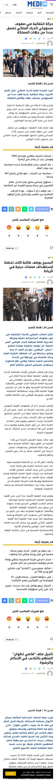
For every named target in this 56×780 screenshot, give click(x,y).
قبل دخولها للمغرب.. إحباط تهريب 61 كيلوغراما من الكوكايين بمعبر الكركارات (32, 579)
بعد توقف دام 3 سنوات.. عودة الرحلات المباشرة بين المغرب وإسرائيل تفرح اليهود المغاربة (30, 194)
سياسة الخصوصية (43, 774)
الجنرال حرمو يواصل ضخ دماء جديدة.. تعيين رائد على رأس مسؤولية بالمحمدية (29, 587)
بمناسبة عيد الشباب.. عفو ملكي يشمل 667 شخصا (29, 175)
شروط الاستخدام (27, 774)
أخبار (48, 19)
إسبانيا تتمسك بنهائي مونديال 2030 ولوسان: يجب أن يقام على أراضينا (32, 158)
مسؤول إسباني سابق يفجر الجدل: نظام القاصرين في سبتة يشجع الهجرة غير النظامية (28, 184)
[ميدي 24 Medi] (37, 4)
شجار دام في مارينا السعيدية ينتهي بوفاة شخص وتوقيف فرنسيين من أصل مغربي (29, 561)
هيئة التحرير (40, 43)
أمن (49, 257)
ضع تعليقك (10, 248)
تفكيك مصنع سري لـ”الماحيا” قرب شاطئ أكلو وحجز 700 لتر (30, 570)
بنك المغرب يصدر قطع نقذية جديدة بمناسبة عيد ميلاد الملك (28, 166)
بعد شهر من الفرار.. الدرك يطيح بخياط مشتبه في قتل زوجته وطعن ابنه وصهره (31, 552)
